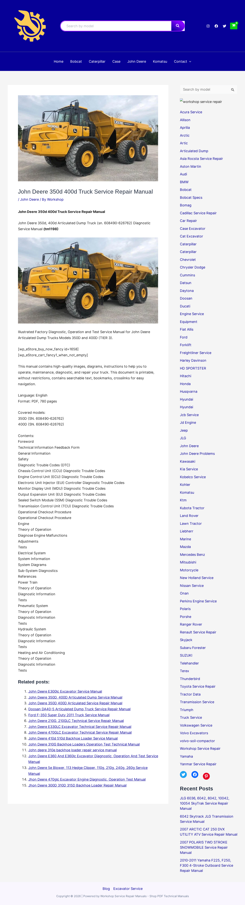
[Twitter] (224, 26)
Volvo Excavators (194, 733)
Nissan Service (192, 586)
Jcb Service (189, 415)
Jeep (184, 430)
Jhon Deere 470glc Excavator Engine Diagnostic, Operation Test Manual (87, 779)
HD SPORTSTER (193, 368)
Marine (185, 539)
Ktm (183, 500)
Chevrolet (188, 260)
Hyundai (186, 399)
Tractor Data (190, 694)
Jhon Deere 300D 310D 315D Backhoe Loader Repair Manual (77, 785)
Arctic (184, 135)
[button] (189, 61)
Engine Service (192, 314)
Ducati (185, 306)
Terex (184, 671)
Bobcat (186, 190)
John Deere (29, 199)
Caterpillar (188, 244)
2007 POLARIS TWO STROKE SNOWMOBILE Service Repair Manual (204, 847)
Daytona (187, 291)
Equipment (188, 322)
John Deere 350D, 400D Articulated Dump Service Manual (75, 697)
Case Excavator (192, 229)
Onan (184, 593)
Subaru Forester (193, 648)
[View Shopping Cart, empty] (233, 26)
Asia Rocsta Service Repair (201, 159)
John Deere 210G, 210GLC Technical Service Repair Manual (76, 721)
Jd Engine (188, 422)
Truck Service (191, 717)
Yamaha (186, 756)
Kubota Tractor (192, 508)
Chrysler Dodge (192, 267)
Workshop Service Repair (200, 749)
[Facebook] (216, 26)
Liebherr (186, 531)
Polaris (185, 609)
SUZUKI (186, 655)
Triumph (186, 710)
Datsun (185, 283)
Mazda (185, 547)
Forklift (185, 345)
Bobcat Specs (191, 197)
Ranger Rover (191, 624)
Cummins (187, 275)
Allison (185, 120)
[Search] (178, 26)
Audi (183, 174)
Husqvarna (188, 391)
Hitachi (185, 376)
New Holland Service (196, 578)
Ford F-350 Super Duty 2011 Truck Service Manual (68, 715)
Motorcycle (189, 570)
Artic (184, 143)
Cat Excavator (191, 236)
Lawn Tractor (191, 523)
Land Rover (189, 516)
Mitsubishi (188, 562)
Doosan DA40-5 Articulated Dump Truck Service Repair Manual (79, 709)
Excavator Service (128, 889)
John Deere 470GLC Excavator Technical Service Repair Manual (80, 732)
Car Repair (188, 221)
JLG (183, 438)
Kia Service (189, 469)
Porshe (185, 617)
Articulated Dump (194, 151)
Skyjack (186, 640)
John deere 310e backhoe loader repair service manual (72, 750)
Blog (106, 889)
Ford (183, 337)
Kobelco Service (193, 477)
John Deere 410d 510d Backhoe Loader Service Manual (73, 738)
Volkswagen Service (196, 725)
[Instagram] (208, 26)
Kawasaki (187, 461)
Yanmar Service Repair (198, 764)
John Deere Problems (197, 454)
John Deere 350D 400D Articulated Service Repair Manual (75, 703)
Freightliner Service (195, 353)
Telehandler (189, 663)
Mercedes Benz (192, 555)
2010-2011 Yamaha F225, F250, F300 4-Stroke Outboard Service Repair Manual (206, 865)
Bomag (185, 205)
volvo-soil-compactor (197, 741)
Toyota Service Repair (198, 686)
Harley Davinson (193, 360)
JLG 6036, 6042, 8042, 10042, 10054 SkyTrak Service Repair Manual (204, 803)
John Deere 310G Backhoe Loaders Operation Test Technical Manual (84, 744)
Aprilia (185, 128)
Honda (185, 384)
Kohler (185, 485)
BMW (184, 182)
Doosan (186, 298)
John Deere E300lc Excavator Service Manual (65, 691)
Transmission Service (197, 702)
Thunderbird (190, 679)
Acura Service (191, 112)
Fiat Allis (186, 329)
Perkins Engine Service (198, 601)
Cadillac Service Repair (198, 213)
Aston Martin (190, 166)
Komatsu (187, 492)
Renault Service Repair (198, 632)
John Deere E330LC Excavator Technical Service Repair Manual (79, 727)
